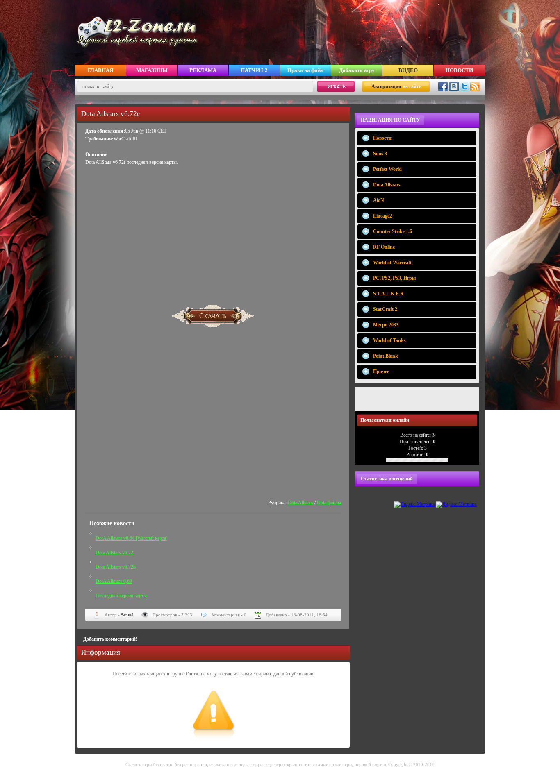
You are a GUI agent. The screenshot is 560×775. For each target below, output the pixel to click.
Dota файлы (329, 502)
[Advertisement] (213, 231)
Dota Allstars (300, 502)
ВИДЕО (408, 70)
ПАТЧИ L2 (254, 70)
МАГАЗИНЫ (152, 70)
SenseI (127, 614)
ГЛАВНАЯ (100, 70)
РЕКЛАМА (202, 70)
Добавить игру (357, 70)
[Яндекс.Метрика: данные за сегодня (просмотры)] (414, 504)
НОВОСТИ (459, 70)
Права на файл (305, 70)
